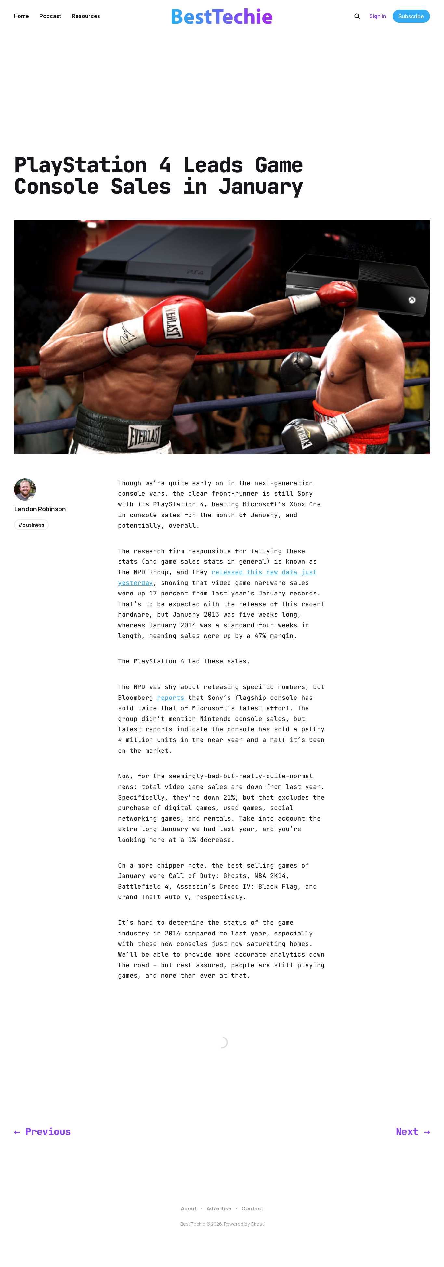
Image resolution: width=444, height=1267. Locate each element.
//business (31, 524)
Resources (86, 16)
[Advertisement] (222, 81)
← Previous (42, 1131)
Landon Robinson (40, 509)
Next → (413, 1131)
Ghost (257, 1224)
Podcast (50, 16)
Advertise (219, 1208)
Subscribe (411, 16)
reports (172, 697)
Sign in (377, 16)
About (189, 1208)
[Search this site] (357, 16)
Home (21, 16)
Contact (252, 1208)
